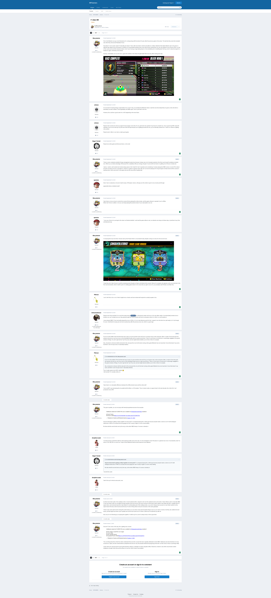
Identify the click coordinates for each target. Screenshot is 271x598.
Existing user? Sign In (168, 2)
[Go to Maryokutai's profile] (92, 26)
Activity (98, 7)
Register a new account (114, 576)
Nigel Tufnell (96, 141)
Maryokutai (99, 25)
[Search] (180, 7)
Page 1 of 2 (104, 32)
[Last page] (99, 33)
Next (96, 32)
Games (106, 27)
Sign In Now (156, 576)
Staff (102, 11)
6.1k (97, 450)
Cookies (141, 594)
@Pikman (133, 315)
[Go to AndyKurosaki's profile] (96, 443)
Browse (92, 7)
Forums (91, 11)
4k (97, 307)
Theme (129, 594)
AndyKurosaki (96, 438)
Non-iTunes (118, 7)
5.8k (97, 117)
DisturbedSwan (96, 312)
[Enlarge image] (138, 75)
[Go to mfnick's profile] (96, 110)
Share (167, 26)
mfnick (96, 105)
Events (97, 11)
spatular (96, 180)
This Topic (174, 7)
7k (97, 50)
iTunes (112, 7)
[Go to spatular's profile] (96, 185)
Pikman (96, 294)
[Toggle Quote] (105, 356)
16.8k (97, 325)
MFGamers (93, 3)
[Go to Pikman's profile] (96, 299)
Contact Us (135, 594)
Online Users (108, 11)
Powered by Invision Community (135, 595)
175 (97, 153)
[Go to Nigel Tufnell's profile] (96, 146)
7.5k (97, 192)
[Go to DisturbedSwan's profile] (96, 318)
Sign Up (178, 2)
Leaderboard (105, 7)
